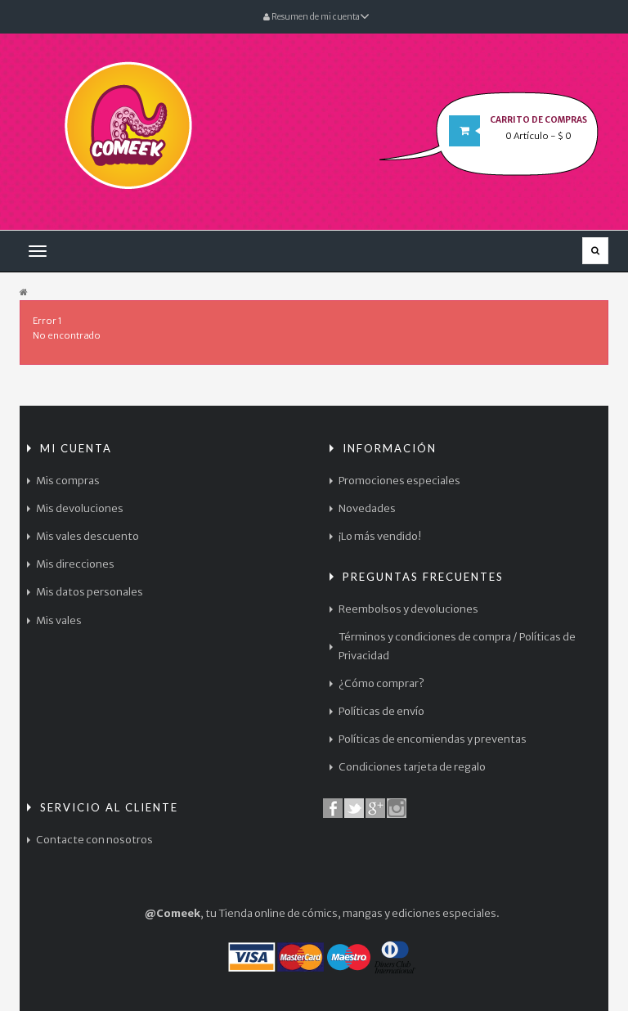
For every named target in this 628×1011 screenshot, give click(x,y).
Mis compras (68, 481)
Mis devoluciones (79, 508)
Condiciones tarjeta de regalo (412, 767)
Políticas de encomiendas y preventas (433, 739)
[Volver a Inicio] (24, 292)
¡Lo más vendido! (380, 536)
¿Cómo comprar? (381, 683)
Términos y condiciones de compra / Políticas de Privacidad (457, 646)
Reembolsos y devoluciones (408, 609)
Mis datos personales (89, 592)
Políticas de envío (381, 711)
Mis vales (59, 620)
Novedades (367, 508)
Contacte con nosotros (94, 840)
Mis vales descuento (87, 536)
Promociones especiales (399, 481)
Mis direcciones (75, 564)
